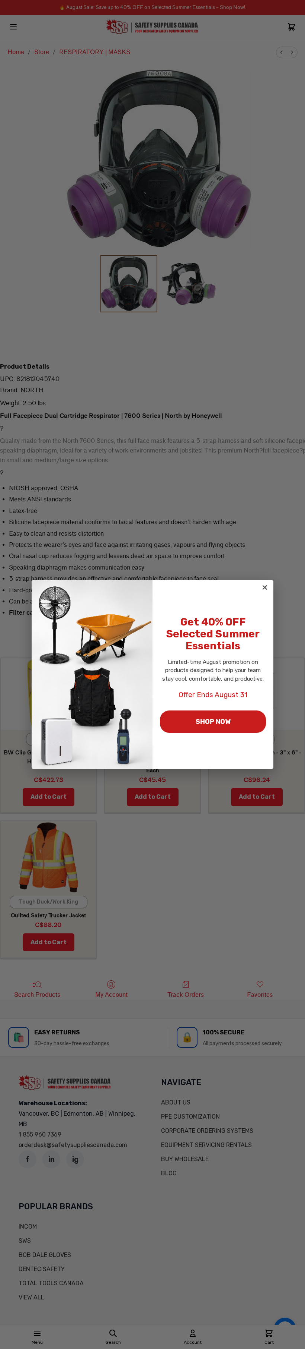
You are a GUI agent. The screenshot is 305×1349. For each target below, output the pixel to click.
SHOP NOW (213, 722)
